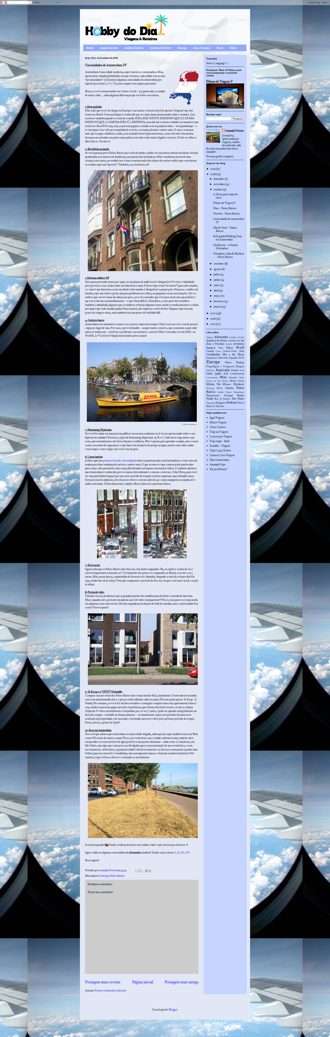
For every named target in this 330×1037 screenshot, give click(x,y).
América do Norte (160, 48)
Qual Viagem (217, 417)
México (225, 381)
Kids (226, 373)
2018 (213, 174)
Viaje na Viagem (219, 431)
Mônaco (227, 384)
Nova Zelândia (225, 388)
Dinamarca (211, 357)
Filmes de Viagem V (219, 81)
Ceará (218, 351)
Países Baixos (117, 875)
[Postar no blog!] (140, 870)
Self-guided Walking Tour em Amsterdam (227, 238)
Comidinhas (213, 354)
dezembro (219, 178)
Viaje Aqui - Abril (220, 441)
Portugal (228, 395)
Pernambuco (238, 392)
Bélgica (229, 347)
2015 (213, 324)
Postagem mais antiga (182, 982)
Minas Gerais (237, 380)
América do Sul (109, 48)
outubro (218, 189)
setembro (219, 263)
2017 (213, 313)
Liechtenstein (237, 373)
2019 (213, 168)
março (217, 295)
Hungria (239, 366)
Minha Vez (213, 384)
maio (217, 285)
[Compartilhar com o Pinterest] (150, 870)
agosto (218, 269)
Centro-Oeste (230, 351)
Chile (241, 351)
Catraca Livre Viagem (222, 455)
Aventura (238, 343)
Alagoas (209, 337)
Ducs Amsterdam (219, 459)
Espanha (233, 357)
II (109, 83)
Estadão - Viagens (220, 445)
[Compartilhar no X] (143, 870)
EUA (241, 357)
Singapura (221, 402)
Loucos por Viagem (221, 436)
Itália (209, 373)
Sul (213, 406)
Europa (182, 48)
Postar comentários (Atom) (110, 990)
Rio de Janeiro (223, 398)
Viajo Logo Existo (220, 450)
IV (187, 852)
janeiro (218, 306)
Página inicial (142, 982)
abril (216, 290)
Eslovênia (223, 357)
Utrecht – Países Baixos (226, 213)
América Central (133, 48)
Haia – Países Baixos (224, 208)
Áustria (229, 344)
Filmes (228, 362)
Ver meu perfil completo (220, 156)
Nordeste (238, 384)
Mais (233, 48)
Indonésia (210, 370)
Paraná (228, 392)
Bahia (220, 347)
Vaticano (220, 406)
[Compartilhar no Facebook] (146, 870)
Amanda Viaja (217, 464)
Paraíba (220, 392)
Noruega (210, 388)
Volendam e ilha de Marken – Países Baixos (228, 255)
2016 (213, 318)
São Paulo (238, 398)
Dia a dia (228, 354)
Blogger (173, 1009)
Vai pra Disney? (218, 469)
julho (217, 274)
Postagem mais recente (102, 982)
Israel (241, 370)
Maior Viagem (218, 422)
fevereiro (219, 301)
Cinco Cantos (218, 427)
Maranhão (232, 377)
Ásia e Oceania (201, 48)
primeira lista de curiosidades (119, 460)
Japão (218, 373)
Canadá (210, 351)
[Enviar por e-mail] (137, 870)
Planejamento (213, 395)
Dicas (220, 48)
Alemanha (221, 337)
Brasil (90, 48)
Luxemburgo (212, 377)
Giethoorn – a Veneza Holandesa (225, 246)
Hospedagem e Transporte (220, 366)
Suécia (241, 402)
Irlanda (234, 370)
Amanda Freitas (235, 130)
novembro (220, 184)
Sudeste (232, 402)
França (240, 362)
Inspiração (223, 370)
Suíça (209, 406)
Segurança (210, 402)
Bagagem (210, 347)
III (114, 83)
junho (217, 279)
